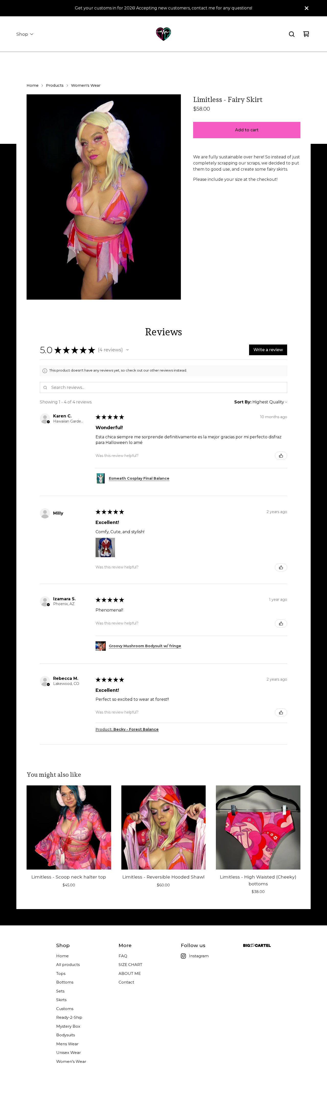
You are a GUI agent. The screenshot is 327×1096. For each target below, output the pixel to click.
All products (68, 964)
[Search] (291, 34)
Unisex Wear (68, 1052)
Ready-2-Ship (69, 1017)
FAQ (123, 955)
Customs (64, 1008)
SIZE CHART (130, 964)
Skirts (61, 999)
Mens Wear (67, 1043)
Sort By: (242, 402)
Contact (126, 982)
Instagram (199, 955)
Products (55, 85)
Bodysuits (65, 1035)
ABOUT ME (130, 973)
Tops (60, 973)
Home (33, 85)
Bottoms (64, 982)
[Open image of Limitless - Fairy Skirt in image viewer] (104, 197)
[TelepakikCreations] (163, 34)
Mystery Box (68, 1026)
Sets (60, 991)
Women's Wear (85, 85)
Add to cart (247, 130)
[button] (127, 350)
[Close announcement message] (306, 8)
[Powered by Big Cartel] (257, 945)
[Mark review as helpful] (281, 456)
